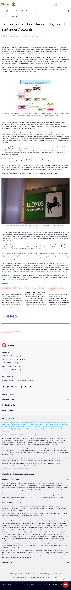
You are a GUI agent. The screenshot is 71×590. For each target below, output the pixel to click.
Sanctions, (30, 36)
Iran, (21, 36)
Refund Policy (56, 574)
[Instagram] (11, 316)
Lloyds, (25, 36)
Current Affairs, (15, 36)
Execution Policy (44, 574)
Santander (37, 36)
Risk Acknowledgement (19, 577)
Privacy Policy (34, 577)
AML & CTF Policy (30, 574)
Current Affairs (13, 16)
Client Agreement (16, 574)
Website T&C (46, 577)
